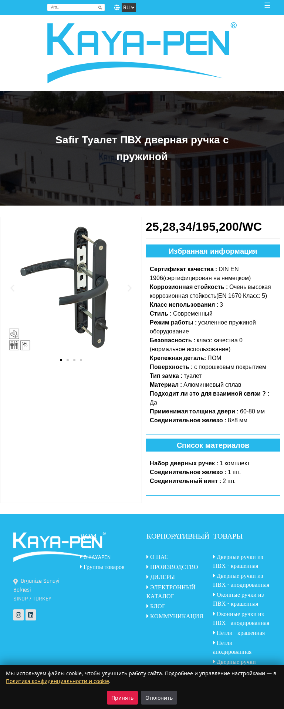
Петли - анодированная (232, 647)
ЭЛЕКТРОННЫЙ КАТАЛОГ (171, 592)
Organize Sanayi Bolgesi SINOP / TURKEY (36, 590)
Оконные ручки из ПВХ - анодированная (241, 618)
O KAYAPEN (96, 557)
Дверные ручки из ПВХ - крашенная (238, 561)
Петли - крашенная (240, 633)
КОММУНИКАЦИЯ (176, 616)
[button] (12, 288)
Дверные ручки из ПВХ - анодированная (241, 580)
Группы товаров (103, 567)
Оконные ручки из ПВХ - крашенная (238, 599)
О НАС (159, 557)
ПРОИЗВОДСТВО (173, 567)
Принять (122, 697)
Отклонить (159, 697)
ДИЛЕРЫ (162, 577)
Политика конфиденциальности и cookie (57, 681)
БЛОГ (157, 606)
